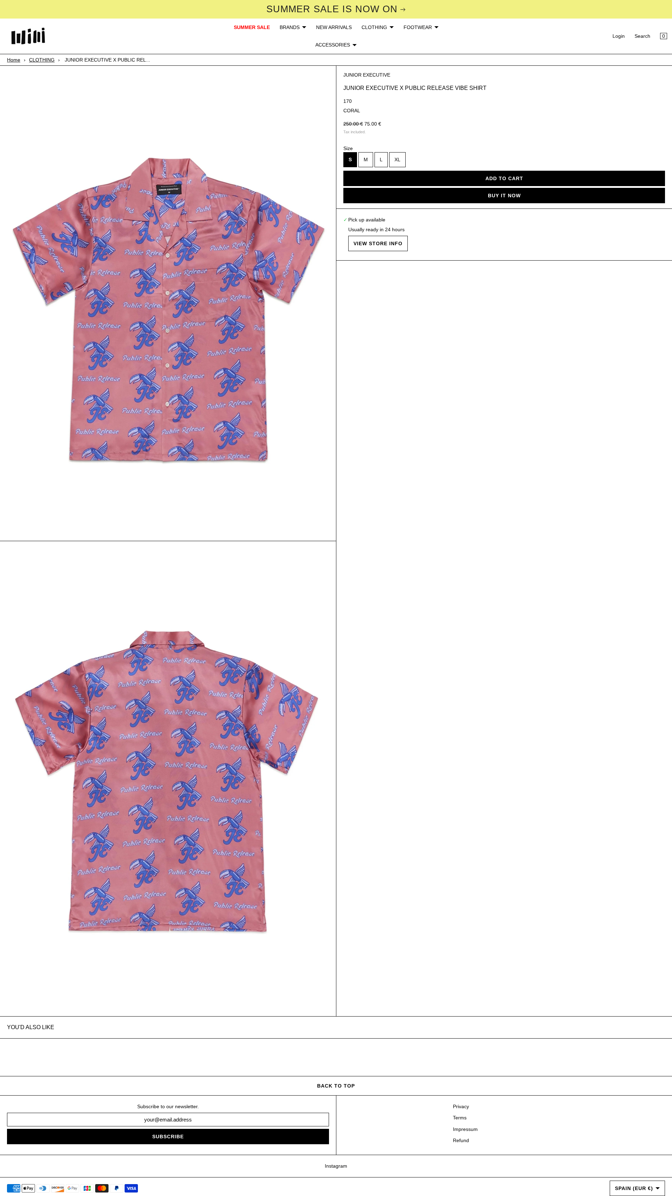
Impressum (465, 1129)
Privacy (461, 1106)
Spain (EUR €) (634, 1188)
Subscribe (168, 1136)
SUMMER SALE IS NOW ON (332, 9)
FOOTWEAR (418, 27)
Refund (461, 1140)
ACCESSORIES (332, 45)
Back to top (336, 1086)
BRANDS (290, 27)
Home (13, 60)
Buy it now (504, 195)
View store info (378, 243)
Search (642, 36)
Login (618, 36)
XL (397, 159)
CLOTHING (374, 27)
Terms (460, 1117)
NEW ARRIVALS (334, 27)
